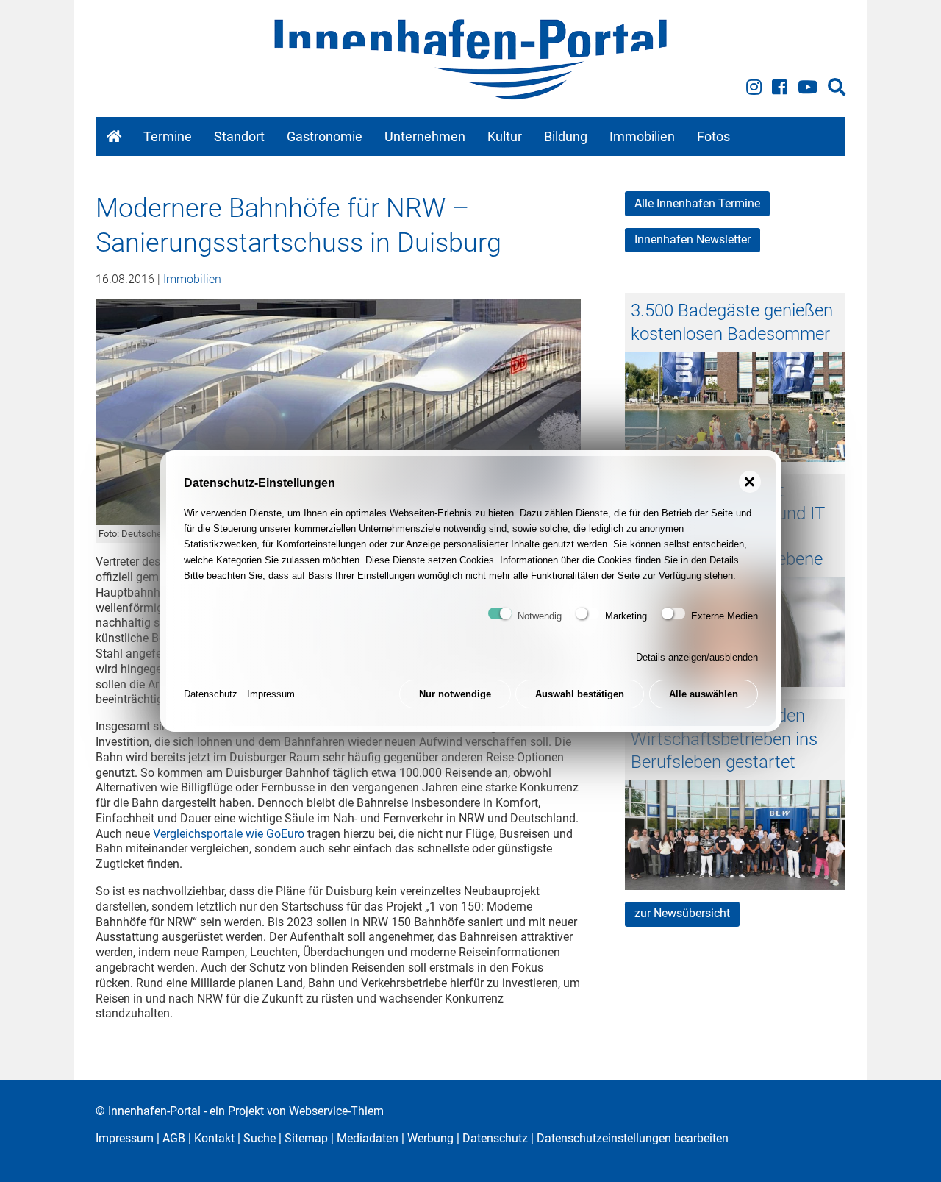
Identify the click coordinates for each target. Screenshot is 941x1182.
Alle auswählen (703, 693)
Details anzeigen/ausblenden (697, 657)
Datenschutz (210, 693)
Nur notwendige (455, 693)
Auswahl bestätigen (579, 693)
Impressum (271, 693)
